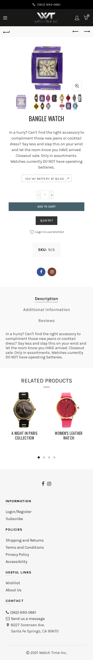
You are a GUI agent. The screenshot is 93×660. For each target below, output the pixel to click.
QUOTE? (46, 220)
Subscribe (14, 518)
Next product (86, 31)
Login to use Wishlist (49, 232)
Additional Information (46, 309)
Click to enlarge (77, 86)
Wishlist (13, 583)
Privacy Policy (17, 554)
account (77, 18)
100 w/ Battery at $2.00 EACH (48, 179)
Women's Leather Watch (69, 435)
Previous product (75, 31)
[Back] (6, 31)
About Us (13, 590)
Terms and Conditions (25, 547)
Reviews (46, 320)
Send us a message (28, 618)
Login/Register (18, 511)
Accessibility (16, 561)
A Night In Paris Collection (24, 435)
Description (46, 298)
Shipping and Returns (25, 540)
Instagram (52, 272)
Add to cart (46, 206)
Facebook (41, 272)
